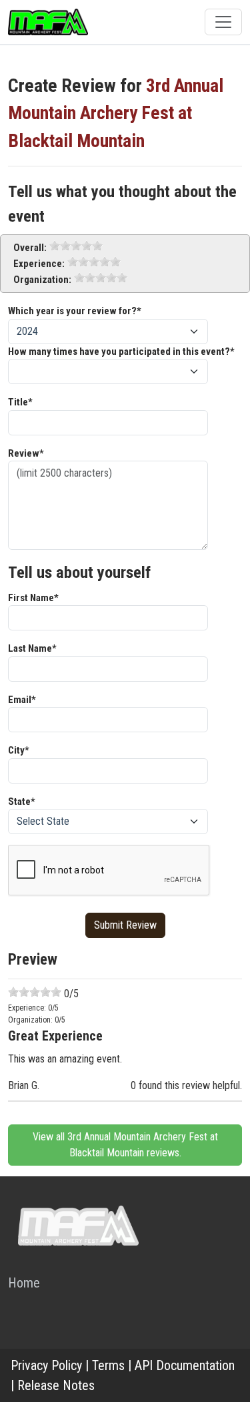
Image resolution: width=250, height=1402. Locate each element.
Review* (26, 453)
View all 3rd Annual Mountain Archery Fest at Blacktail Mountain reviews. (125, 1144)
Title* (20, 402)
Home (24, 1283)
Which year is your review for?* (74, 311)
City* (18, 750)
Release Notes (56, 1385)
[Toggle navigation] (223, 22)
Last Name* (32, 648)
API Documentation (185, 1365)
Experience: (39, 264)
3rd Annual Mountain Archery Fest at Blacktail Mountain (115, 113)
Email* (22, 700)
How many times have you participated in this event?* (121, 351)
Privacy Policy (46, 1365)
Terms (108, 1365)
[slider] (76, 245)
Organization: (42, 280)
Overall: (30, 248)
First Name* (33, 598)
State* (21, 802)
